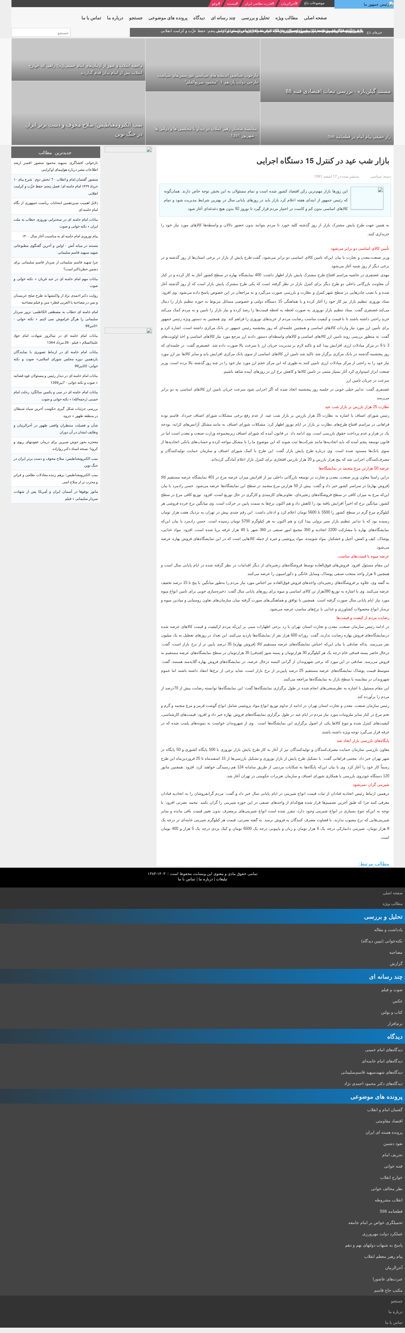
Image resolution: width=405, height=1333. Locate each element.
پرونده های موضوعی (376, 1096)
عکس (398, 1001)
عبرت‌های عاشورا (388, 1279)
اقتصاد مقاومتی (389, 1121)
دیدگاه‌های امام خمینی (384, 1049)
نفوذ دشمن (393, 1143)
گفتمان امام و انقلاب (385, 1109)
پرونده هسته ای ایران (384, 1132)
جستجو (397, 1301)
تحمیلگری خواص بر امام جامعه (375, 1222)
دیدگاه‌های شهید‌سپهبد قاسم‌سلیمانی (372, 1072)
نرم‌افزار (395, 1023)
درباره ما (206, 879)
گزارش (396, 963)
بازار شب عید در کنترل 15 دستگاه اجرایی (322, 160)
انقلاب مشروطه (389, 1200)
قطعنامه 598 (391, 1211)
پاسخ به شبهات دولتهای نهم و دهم (374, 1245)
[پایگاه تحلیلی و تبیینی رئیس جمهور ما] (128, 235)
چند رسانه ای (386, 976)
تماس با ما (186, 879)
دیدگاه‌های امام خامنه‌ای (382, 1061)
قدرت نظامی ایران (258, 3)
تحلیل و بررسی (383, 916)
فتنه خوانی (393, 1166)
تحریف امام (392, 1154)
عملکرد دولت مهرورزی (382, 1233)
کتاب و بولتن (392, 1012)
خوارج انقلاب (391, 1177)
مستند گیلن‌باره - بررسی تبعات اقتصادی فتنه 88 (338, 90)
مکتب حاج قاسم (388, 1290)
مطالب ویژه (393, 903)
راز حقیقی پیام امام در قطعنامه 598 (359, 136)
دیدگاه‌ (395, 1036)
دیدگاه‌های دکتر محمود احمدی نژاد (373, 1083)
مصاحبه (396, 952)
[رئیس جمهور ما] (364, 4)
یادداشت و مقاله (388, 929)
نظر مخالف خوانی (387, 1188)
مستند (231, 3)
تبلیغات (221, 879)
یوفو (215, 3)
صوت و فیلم (392, 989)
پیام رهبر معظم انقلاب (383, 1256)
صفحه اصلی (393, 892)
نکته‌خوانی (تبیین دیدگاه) (382, 941)
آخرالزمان (288, 3)
